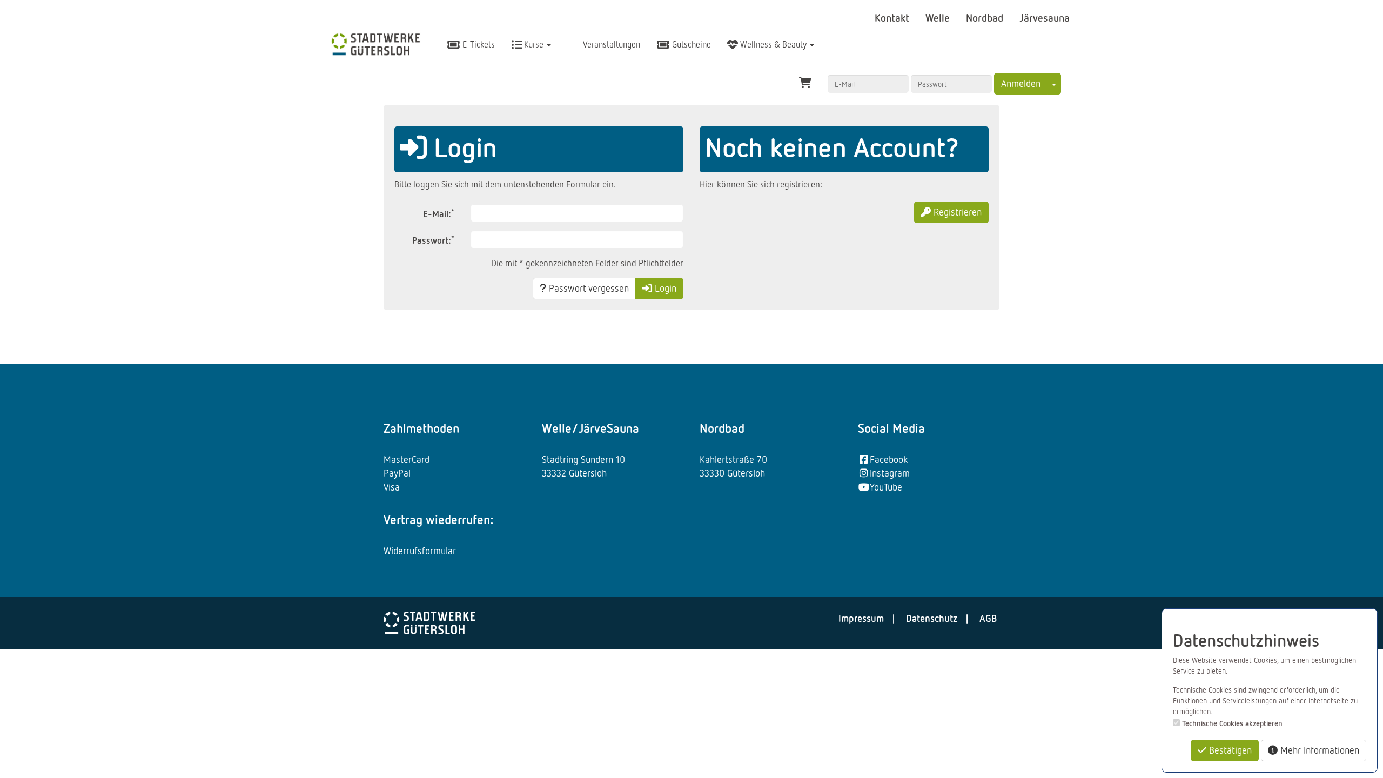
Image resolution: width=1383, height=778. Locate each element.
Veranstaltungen (610, 44)
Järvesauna (1044, 17)
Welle (938, 17)
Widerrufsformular (420, 550)
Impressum (861, 618)
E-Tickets (477, 44)
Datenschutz (931, 618)
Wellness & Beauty (773, 44)
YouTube (886, 487)
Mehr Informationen (1318, 750)
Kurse (534, 44)
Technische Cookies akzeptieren (1232, 723)
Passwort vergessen (587, 288)
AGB (988, 618)
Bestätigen (1229, 750)
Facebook (889, 459)
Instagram (890, 473)
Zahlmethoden (421, 427)
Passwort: (433, 239)
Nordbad (986, 17)
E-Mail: (438, 213)
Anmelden (1020, 83)
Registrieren (956, 212)
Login (664, 288)
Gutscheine (690, 44)
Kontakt (893, 17)
